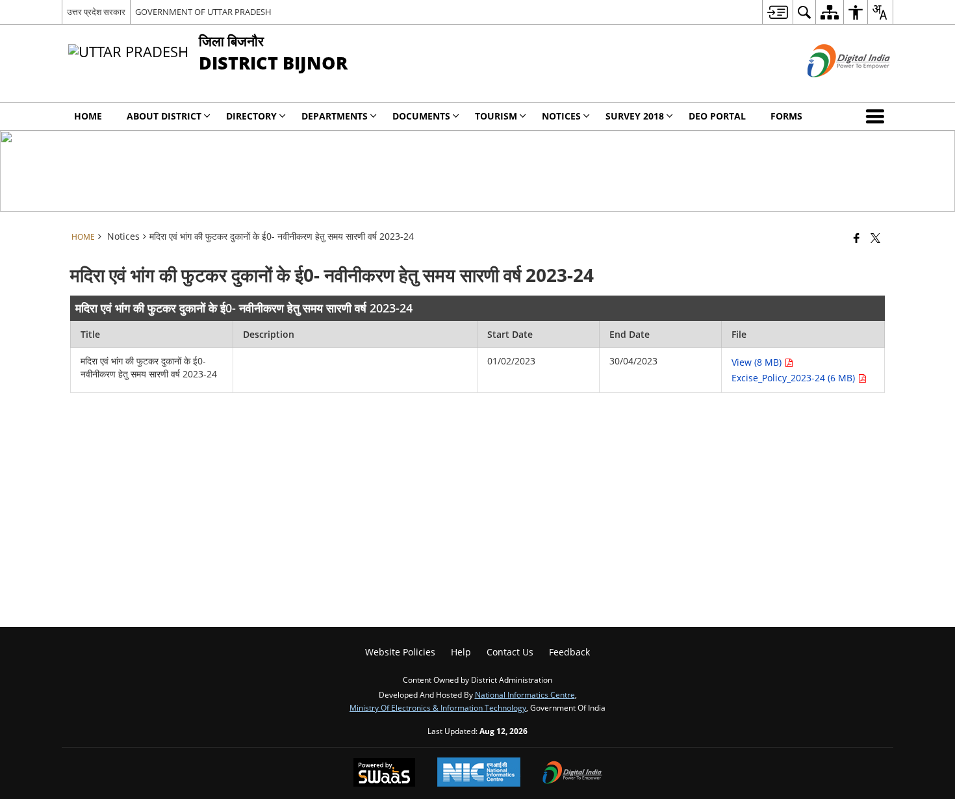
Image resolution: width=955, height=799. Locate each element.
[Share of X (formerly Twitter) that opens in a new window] (875, 238)
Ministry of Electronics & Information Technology (438, 707)
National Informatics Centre (525, 694)
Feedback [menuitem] (569, 652)
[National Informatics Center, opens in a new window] (478, 773)
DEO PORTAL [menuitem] (717, 116)
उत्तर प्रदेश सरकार (96, 12)
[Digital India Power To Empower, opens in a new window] (572, 773)
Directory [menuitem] (251, 116)
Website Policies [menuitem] (400, 652)
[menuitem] (777, 12)
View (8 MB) (758, 362)
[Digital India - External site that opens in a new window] (832, 88)
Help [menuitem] (461, 652)
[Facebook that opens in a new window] (856, 238)
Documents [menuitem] (421, 116)
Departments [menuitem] (334, 116)
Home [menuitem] (88, 116)
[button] (877, 116)
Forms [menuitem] (786, 116)
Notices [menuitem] (561, 116)
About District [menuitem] (164, 116)
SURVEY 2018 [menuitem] (634, 116)
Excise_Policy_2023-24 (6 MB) (795, 378)
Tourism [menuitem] (496, 116)
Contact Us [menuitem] (510, 652)
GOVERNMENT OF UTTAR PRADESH (203, 12)
